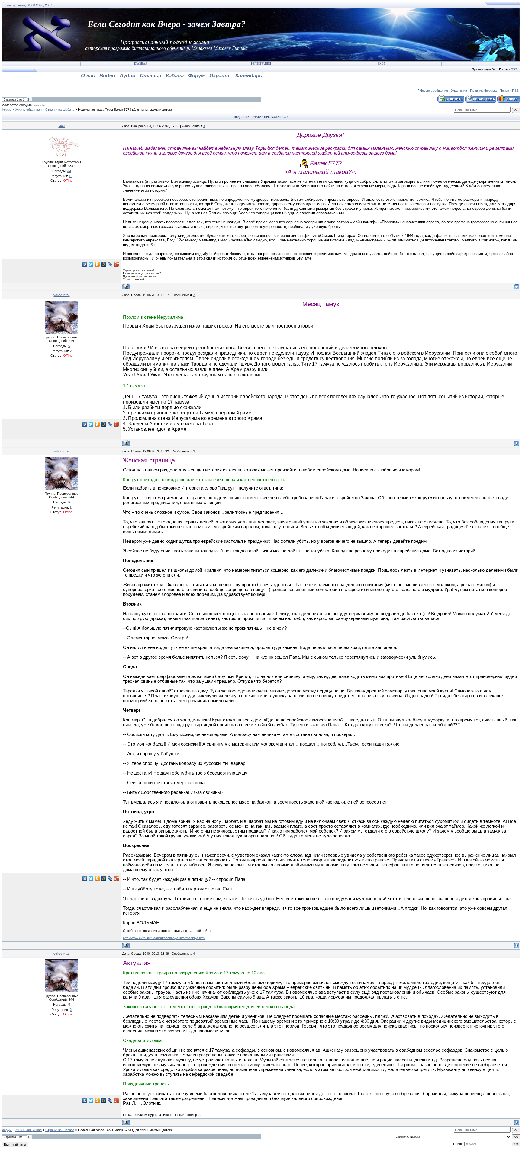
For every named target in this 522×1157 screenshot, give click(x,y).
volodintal (39, 105)
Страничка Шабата (59, 109)
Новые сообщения (434, 90)
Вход (381, 63)
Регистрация (261, 63)
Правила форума (483, 90)
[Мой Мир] (104, 264)
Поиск (504, 90)
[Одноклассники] (97, 264)
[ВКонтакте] (85, 264)
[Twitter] (91, 264)
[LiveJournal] (110, 264)
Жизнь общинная (28, 109)
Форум (7, 109)
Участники (459, 90)
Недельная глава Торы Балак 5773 (104, 109)
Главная (140, 63)
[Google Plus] (116, 264)
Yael (61, 126)
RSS (514, 69)
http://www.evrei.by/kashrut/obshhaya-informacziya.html (164, 938)
